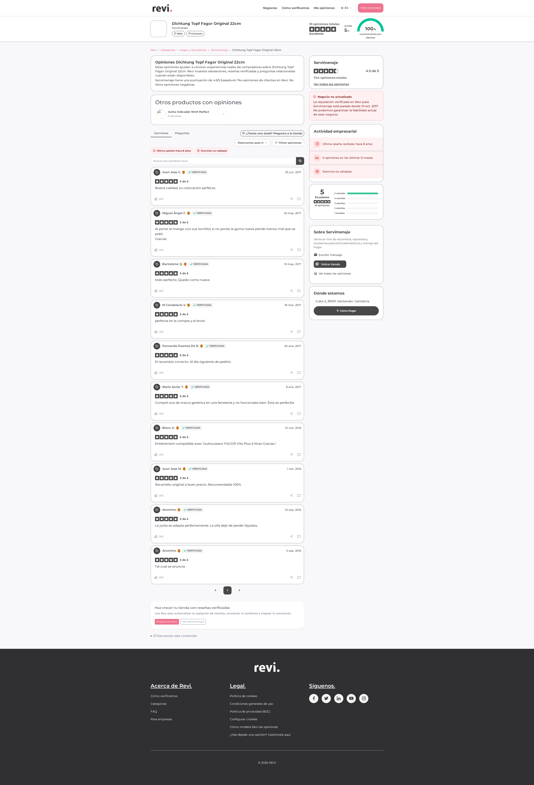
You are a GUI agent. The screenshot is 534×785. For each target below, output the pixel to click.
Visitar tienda (330, 264)
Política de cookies (243, 696)
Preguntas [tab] (182, 133)
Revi (153, 50)
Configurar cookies (243, 719)
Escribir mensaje (330, 255)
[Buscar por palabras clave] (300, 161)
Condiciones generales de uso (251, 704)
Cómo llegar (348, 310)
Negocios (270, 8)
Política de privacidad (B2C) (250, 711)
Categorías (168, 50)
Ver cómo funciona (193, 621)
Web (179, 33)
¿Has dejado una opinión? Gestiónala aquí (260, 735)
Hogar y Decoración (193, 50)
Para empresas (371, 7)
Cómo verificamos (295, 8)
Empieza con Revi (167, 621)
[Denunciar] (299, 199)
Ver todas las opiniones (331, 84)
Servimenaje (219, 50)
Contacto (196, 33)
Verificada (198, 172)
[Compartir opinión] (291, 199)
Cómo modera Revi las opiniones (254, 727)
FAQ (154, 711)
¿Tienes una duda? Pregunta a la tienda (274, 133)
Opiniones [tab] (161, 133)
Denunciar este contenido (176, 636)
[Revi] (162, 8)
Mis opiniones (324, 8)
